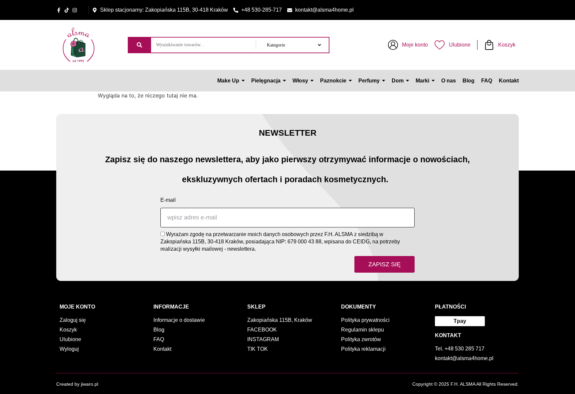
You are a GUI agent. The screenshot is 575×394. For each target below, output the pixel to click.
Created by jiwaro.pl (77, 384)
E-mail (168, 200)
